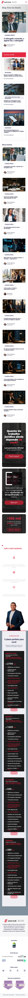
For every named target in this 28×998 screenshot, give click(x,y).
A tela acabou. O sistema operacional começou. (10, 288)
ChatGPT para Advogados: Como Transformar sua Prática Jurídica (12, 101)
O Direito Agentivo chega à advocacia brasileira (13, 410)
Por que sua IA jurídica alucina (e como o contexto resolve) (14, 349)
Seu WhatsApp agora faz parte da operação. (12, 228)
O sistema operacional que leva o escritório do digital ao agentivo (12, 319)
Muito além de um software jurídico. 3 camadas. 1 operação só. (13, 258)
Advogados (8, 72)
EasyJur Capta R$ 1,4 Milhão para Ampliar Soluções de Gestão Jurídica (13, 75)
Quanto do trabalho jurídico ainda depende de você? (11, 197)
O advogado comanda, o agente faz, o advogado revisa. (14, 41)
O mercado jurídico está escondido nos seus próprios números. (14, 380)
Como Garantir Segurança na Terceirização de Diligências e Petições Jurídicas (14, 131)
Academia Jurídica (10, 35)
